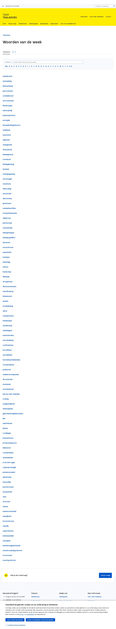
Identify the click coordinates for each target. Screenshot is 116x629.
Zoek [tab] (19, 52)
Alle (6, 66)
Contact (108, 17)
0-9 (70, 66)
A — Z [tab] (14, 52)
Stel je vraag (105, 575)
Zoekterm (8, 62)
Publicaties (84, 17)
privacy (21, 614)
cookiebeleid (30, 614)
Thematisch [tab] (6, 52)
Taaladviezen (35, 597)
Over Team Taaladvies (96, 17)
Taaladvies (6, 35)
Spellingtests (63, 597)
